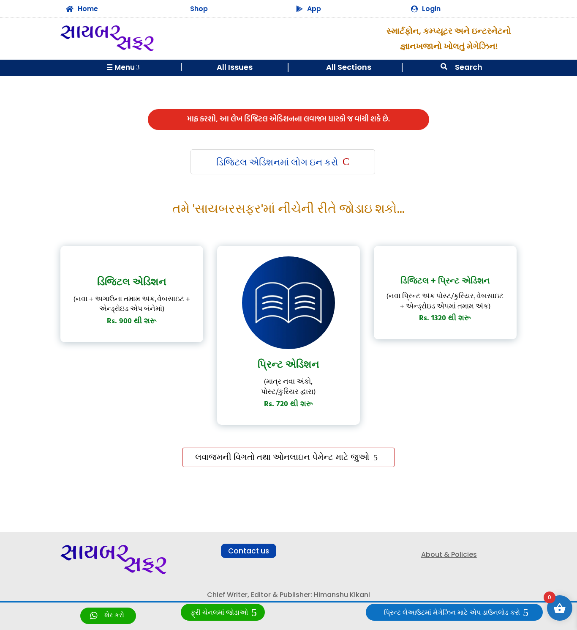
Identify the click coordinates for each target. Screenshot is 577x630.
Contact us (248, 551)
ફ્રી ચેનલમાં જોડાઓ (219, 613)
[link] (108, 616)
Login (431, 9)
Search (468, 67)
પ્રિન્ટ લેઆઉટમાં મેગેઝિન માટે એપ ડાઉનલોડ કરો (452, 613)
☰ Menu (123, 67)
